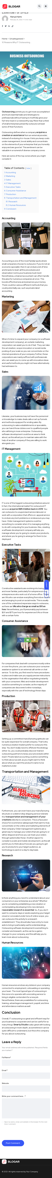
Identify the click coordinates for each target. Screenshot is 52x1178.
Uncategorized (16, 38)
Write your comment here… (14, 1096)
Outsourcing (8, 111)
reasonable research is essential (18, 910)
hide (28, 168)
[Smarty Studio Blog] (11, 6)
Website (5, 1083)
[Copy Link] (12, 26)
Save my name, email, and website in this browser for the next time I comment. (25, 1123)
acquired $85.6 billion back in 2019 (26, 509)
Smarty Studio (21, 1024)
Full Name (6, 1057)
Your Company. (32, 1171)
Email (5, 1070)
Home (4, 38)
